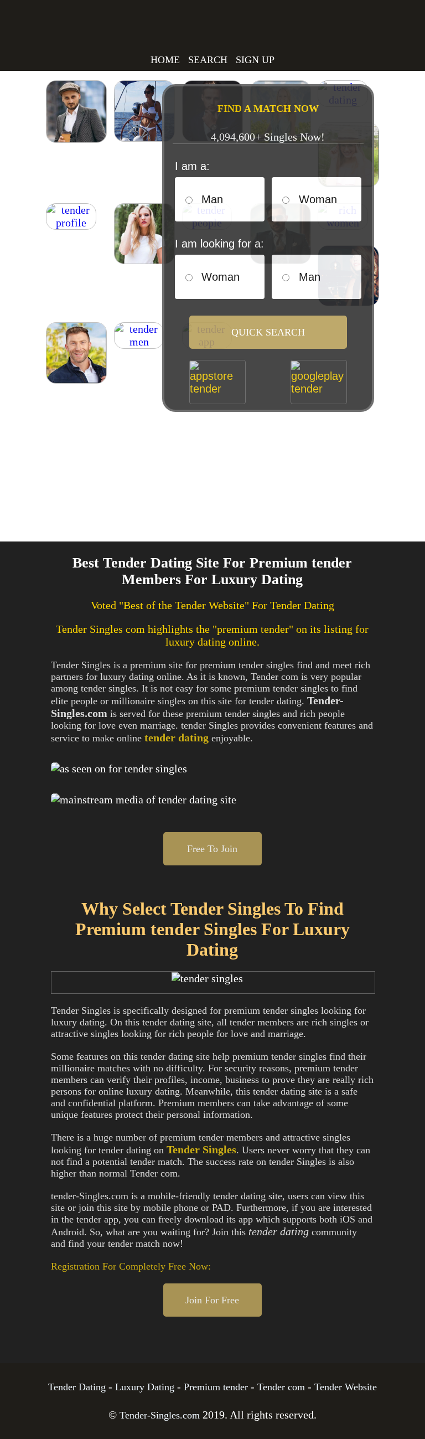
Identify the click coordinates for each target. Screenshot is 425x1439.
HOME (165, 59)
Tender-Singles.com (160, 1415)
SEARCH (207, 59)
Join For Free (212, 1300)
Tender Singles (86, 34)
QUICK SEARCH (268, 332)
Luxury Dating (144, 1386)
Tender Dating (77, 1386)
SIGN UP (255, 59)
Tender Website (345, 1386)
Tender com (281, 1386)
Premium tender (216, 1386)
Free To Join (212, 848)
